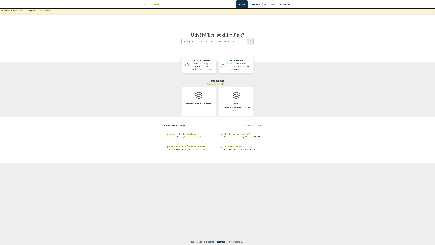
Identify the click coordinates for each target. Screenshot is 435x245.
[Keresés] (250, 41)
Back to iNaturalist (155, 4)
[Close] (433, 10)
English (47, 10)
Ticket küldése (270, 4)
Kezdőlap (242, 4)
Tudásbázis (255, 4)
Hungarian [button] (284, 4)
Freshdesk (221, 242)
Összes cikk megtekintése (217, 84)
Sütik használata (236, 242)
